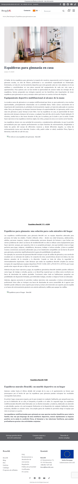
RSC (4, 463)
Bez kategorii (11, 16)
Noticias (5, 465)
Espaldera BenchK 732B (39, 380)
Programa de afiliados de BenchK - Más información (39, 1)
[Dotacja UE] (67, 454)
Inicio (4, 16)
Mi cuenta (25, 472)
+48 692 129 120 (46, 465)
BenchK (5, 458)
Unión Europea (67, 460)
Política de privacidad (29, 467)
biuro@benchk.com (46, 467)
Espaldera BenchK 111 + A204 (39, 224)
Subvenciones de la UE (67, 462)
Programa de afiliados (10, 470)
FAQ (23, 454)
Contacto (35, 4)
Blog (4, 460)
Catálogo (6, 467)
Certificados (26, 469)
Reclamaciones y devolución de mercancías (27, 459)
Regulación (25, 464)
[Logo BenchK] (6, 9)
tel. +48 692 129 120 (26, 4)
